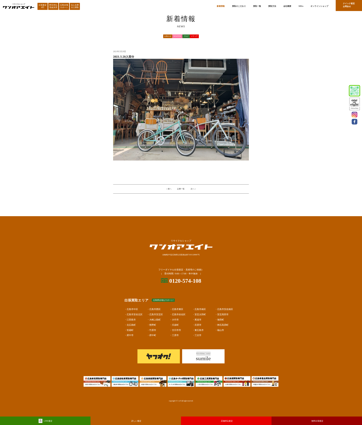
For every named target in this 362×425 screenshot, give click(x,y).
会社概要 (287, 6)
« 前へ (169, 189)
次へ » (193, 189)
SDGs (301, 6)
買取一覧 (257, 6)
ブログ (186, 36)
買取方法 (272, 6)
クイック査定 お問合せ (349, 4)
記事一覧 (181, 189)
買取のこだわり (239, 6)
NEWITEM (177, 36)
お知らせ (167, 36)
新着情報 (221, 6)
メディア (194, 36)
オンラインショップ (319, 6)
